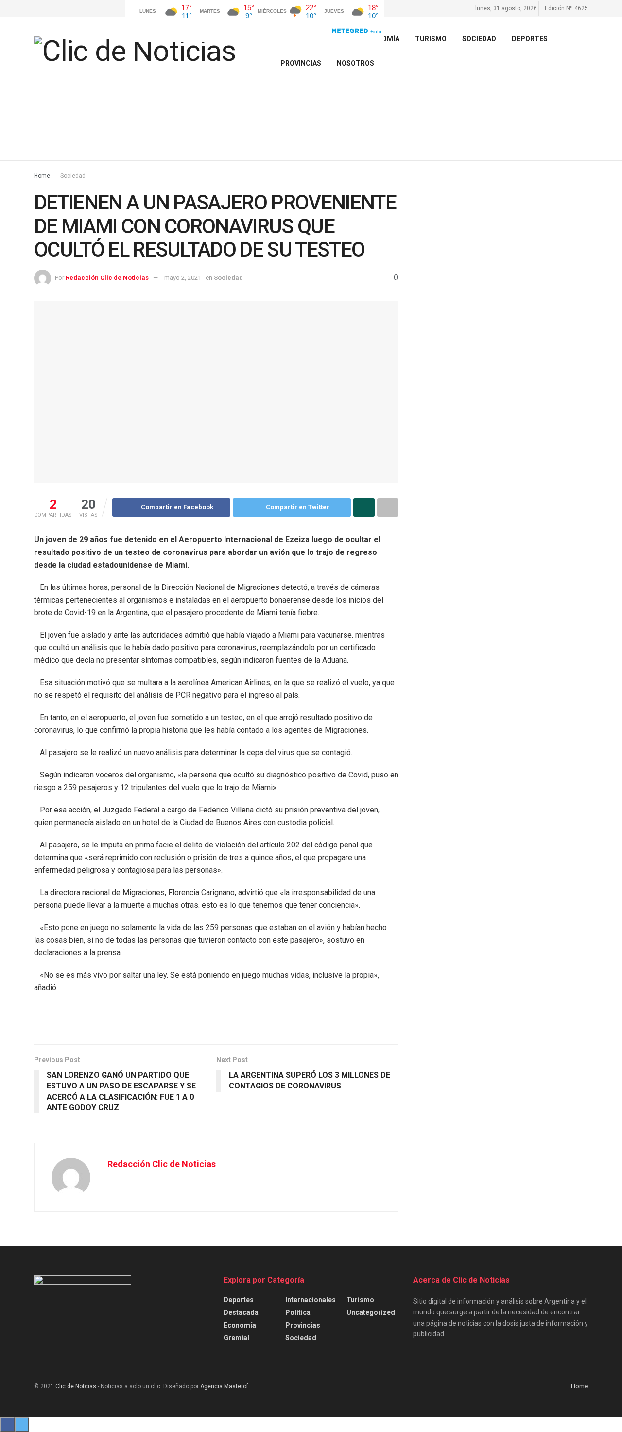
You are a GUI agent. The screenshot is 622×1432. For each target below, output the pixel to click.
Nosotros (355, 63)
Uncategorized (370, 1312)
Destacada (241, 1312)
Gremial (236, 1338)
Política (298, 1312)
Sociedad (479, 39)
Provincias (300, 63)
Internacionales (310, 1300)
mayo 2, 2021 (182, 277)
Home (42, 176)
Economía (240, 1325)
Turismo (360, 1300)
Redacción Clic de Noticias (107, 277)
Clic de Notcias (75, 1386)
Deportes (530, 39)
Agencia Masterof (224, 1386)
